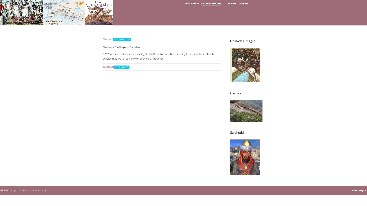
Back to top (358, 190)
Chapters (107, 39)
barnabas (108, 67)
